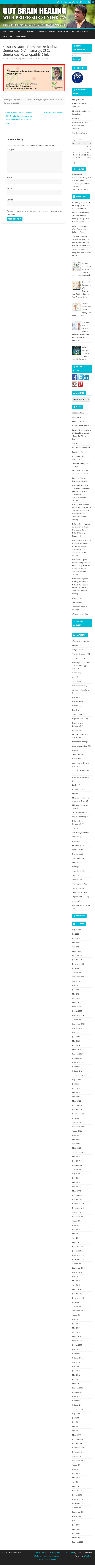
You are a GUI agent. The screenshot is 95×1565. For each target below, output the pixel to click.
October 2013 (77, 1306)
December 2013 (78, 1298)
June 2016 (76, 1178)
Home (4, 31)
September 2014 (78, 1268)
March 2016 (76, 1191)
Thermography (77, 884)
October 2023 (77, 1071)
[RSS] (88, 2)
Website (10, 200)
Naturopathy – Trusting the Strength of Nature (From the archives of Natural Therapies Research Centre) (81, 530)
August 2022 (77, 1131)
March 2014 (76, 1289)
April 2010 (76, 1482)
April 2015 (76, 1238)
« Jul (73, 163)
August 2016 (77, 1174)
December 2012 (78, 1349)
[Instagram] (77, 2)
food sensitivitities (79, 742)
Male (74, 793)
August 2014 (77, 1272)
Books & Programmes (46, 31)
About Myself (77, 417)
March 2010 (76, 1486)
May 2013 (76, 1328)
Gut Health (76, 754)
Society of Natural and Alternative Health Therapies (80, 125)
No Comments (42, 58)
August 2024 (77, 1028)
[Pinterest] (81, 2)
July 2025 (75, 985)
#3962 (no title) (78, 413)
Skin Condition (77, 858)
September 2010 (78, 1460)
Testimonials (29, 31)
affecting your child (79, 641)
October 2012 (77, 1358)
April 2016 (76, 1186)
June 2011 (76, 1422)
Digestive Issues (19, 99)
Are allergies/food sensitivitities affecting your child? (81, 665)
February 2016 (77, 1195)
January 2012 (77, 1392)
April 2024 (76, 1045)
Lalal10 (75, 785)
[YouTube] (73, 2)
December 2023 (78, 1062)
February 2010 (77, 1490)
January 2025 (77, 1011)
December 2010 (78, 1448)
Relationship (76, 845)
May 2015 (76, 1234)
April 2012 (76, 1379)
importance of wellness (81, 770)
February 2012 (77, 1388)
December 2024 (78, 1015)
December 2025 (78, 964)
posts (74, 837)
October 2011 (77, 1405)
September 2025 (78, 977)
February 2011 (77, 1439)
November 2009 (78, 1503)
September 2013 (78, 1311)
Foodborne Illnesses (53, 112)
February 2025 (77, 1007)
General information (79, 746)
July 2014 (75, 1276)
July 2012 (75, 1366)
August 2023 (77, 1079)
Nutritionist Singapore (51, 1556)
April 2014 (76, 1285)
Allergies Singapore (79, 654)
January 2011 (77, 1443)
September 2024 (78, 1024)
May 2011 (76, 1426)
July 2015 (75, 1225)
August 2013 (77, 1315)
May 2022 (76, 1139)
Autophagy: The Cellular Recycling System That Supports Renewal (81, 205)
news (74, 828)
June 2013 (76, 1323)
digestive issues (49, 99)
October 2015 (77, 1212)
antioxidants (76, 658)
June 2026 (76, 938)
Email (9, 189)
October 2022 (77, 1122)
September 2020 (78, 1152)
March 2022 (76, 1148)
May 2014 (76, 1281)
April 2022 (76, 1144)
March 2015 (76, 1242)
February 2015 (77, 1246)
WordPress (88, 1556)
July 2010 (75, 1469)
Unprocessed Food (79, 897)
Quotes (29, 99)
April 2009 (76, 1533)
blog (73, 677)
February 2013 (77, 1341)
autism (74, 673)
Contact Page (7, 36)
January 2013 (77, 1345)
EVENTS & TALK (63, 31)
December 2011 (78, 1396)
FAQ (18, 31)
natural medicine (78, 812)
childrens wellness (79, 685)
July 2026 (75, 934)
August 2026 (77, 930)
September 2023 (78, 1075)
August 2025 (77, 981)
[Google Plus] (65, 2)
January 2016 (77, 1199)
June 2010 (76, 1473)
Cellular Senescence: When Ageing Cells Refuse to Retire (79, 229)
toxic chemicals (78, 888)
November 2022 (78, 1118)
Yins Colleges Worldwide (81, 133)
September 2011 (78, 1409)
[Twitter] (57, 2)
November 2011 (78, 1401)
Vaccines (75, 901)
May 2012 (76, 1375)
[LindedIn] (69, 2)
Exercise (75, 730)
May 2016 (76, 1182)
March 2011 (76, 1435)
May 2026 (76, 942)
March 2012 (76, 1383)
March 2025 (76, 1002)
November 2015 (78, 1208)
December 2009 (78, 1499)
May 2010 (76, 1478)
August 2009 (77, 1516)
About (11, 31)
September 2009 (78, 1512)
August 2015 (77, 1221)
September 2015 (78, 1216)
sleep (74, 862)
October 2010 (77, 1456)
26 (79, 158)
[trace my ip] (81, 629)
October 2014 (77, 1264)
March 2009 (76, 1538)
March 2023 (76, 1101)
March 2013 (76, 1336)
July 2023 (75, 1084)
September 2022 (78, 1126)
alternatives (76, 186)
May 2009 (76, 1529)
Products (75, 118)
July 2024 (75, 1032)
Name (9, 178)
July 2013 (75, 1319)
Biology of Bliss (78, 99)
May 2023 (76, 1092)
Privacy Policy (21, 36)
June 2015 (76, 1229)
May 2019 (76, 1156)
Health (74, 759)
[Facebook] (61, 2)
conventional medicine (80, 690)
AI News (75, 645)
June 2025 (76, 989)
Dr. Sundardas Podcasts (81, 447)
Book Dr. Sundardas (80, 31)
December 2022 (78, 1114)
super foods (76, 871)
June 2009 (76, 1525)
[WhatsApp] (85, 2)
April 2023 (76, 1097)
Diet (73, 710)
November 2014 (78, 1259)
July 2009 (75, 1520)
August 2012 (77, 1362)
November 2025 (78, 968)
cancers (75, 681)
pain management (79, 832)
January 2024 (77, 1058)
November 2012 (78, 1353)
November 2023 (78, 1067)
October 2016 (77, 1169)
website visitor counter (80, 189)
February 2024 (77, 1054)
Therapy (75, 880)
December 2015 (78, 1204)
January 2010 (77, 1495)
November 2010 (78, 1452)
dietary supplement (79, 714)
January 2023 (77, 1109)
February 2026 (77, 955)
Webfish (81, 62)
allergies (9, 99)
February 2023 (77, 1105)
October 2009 (77, 1508)
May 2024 (76, 1041)
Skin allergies (77, 854)
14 (85, 152)
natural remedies (78, 817)
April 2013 (76, 1332)
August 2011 (77, 1413)
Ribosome (70, 1553)
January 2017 (77, 1165)
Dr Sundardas (10, 58)
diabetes (75, 706)
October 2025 (77, 972)
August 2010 (77, 1465)
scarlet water (77, 850)
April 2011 (76, 1430)
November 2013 (78, 1302)
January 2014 (77, 1293)
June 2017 (76, 1161)
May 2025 (76, 994)
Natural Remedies (41, 1553)
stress (74, 867)
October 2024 (77, 1019)
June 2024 (76, 1037)
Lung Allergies (77, 789)
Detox (74, 697)
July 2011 (75, 1418)
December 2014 (78, 1255)
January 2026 (77, 960)
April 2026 (76, 947)
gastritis (16, 103)
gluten (74, 750)
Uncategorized (77, 892)
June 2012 (76, 1371)
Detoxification (77, 701)
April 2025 (76, 998)
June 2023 (76, 1088)
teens (74, 875)
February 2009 (77, 1542)
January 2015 (77, 1251)
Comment (11, 150)
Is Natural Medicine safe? (81, 778)
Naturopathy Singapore (47, 1559)
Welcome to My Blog (80, 614)
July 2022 (75, 1135)
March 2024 (76, 1049)
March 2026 (76, 951)
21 (85, 155)
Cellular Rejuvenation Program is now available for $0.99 (81, 252)
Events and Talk (78, 452)
